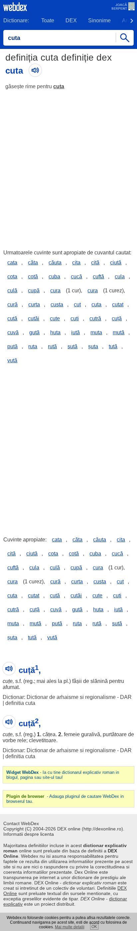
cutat (117, 304)
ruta (32, 346)
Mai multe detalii (69, 927)
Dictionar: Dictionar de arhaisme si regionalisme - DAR (67, 697)
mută (118, 332)
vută (12, 360)
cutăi (33, 318)
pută (12, 346)
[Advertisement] (68, 166)
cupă (34, 290)
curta (34, 304)
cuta (58, 86)
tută (113, 346)
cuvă (13, 332)
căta (33, 262)
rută (52, 346)
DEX (71, 20)
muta (96, 332)
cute (55, 318)
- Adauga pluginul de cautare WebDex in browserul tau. (65, 799)
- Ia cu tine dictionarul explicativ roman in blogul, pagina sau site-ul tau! (62, 775)
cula (120, 276)
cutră (95, 318)
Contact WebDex (21, 823)
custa (57, 304)
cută (12, 318)
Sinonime (99, 20)
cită (95, 262)
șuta (93, 346)
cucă (76, 276)
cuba (54, 276)
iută (75, 332)
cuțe (8, 681)
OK (94, 926)
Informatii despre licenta (28, 834)
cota (12, 276)
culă (12, 290)
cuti (74, 318)
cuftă (98, 276)
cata (12, 262)
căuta (55, 262)
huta (55, 332)
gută (34, 332)
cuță (117, 318)
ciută (115, 262)
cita (76, 262)
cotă (33, 276)
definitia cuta (20, 703)
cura (55, 290)
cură (12, 304)
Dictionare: (16, 20)
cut (77, 304)
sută (72, 346)
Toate (47, 20)
